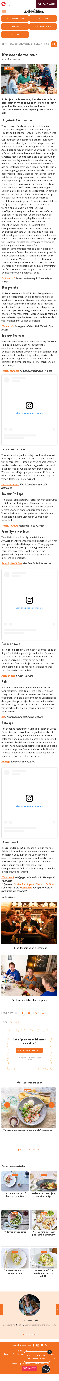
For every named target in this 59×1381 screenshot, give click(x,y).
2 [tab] (26, 1334)
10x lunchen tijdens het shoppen (29, 1000)
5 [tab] (35, 1334)
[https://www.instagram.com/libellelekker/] (37, 1345)
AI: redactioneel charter (12, 1359)
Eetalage (5, 761)
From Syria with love (12, 563)
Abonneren (14, 1364)
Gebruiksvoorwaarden (20, 1354)
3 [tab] (29, 1334)
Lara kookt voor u (10, 484)
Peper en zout (8, 675)
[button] (46, 4)
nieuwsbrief (27, 887)
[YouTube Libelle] (42, 1345)
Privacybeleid (29, 1059)
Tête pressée (7, 326)
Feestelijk (14, 1022)
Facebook (18, 884)
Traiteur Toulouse (10, 370)
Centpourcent (8, 278)
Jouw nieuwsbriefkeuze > (29, 1050)
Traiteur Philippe (9, 525)
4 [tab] (32, 1334)
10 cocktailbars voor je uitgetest (29, 948)
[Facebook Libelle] (33, 1345)
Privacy (6, 1354)
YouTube (49, 884)
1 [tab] (23, 1334)
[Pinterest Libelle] (46, 1345)
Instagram (29, 884)
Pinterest (40, 884)
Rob (3, 716)
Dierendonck (7, 877)
